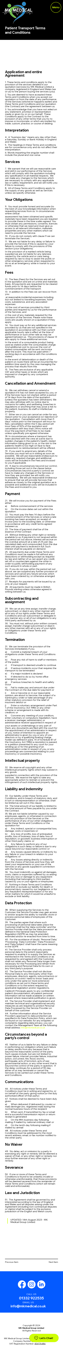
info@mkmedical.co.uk (28, 1306)
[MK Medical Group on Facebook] (22, 1284)
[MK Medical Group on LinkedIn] (41, 1284)
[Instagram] (32, 1284)
